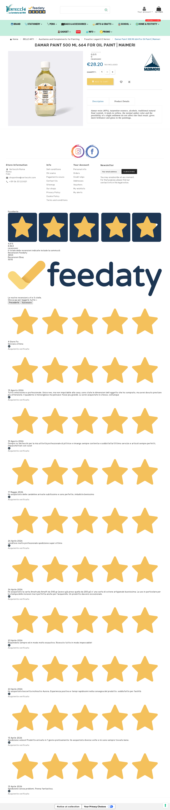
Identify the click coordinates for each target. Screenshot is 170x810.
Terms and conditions (57, 200)
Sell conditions (53, 169)
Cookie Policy (53, 196)
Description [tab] (98, 101)
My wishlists (79, 189)
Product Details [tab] (121, 101)
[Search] (106, 10)
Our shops (51, 189)
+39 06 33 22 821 (18, 181)
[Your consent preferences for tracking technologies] (165, 805)
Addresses (78, 181)
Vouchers (77, 185)
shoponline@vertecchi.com (22, 177)
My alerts (77, 192)
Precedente (14, 303)
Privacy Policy (53, 192)
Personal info (79, 169)
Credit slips (78, 177)
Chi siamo (51, 173)
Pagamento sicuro (55, 177)
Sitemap (50, 185)
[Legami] (78, 31)
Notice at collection (68, 806)
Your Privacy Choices (95, 806)
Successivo (27, 303)
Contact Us (52, 181)
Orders (76, 173)
